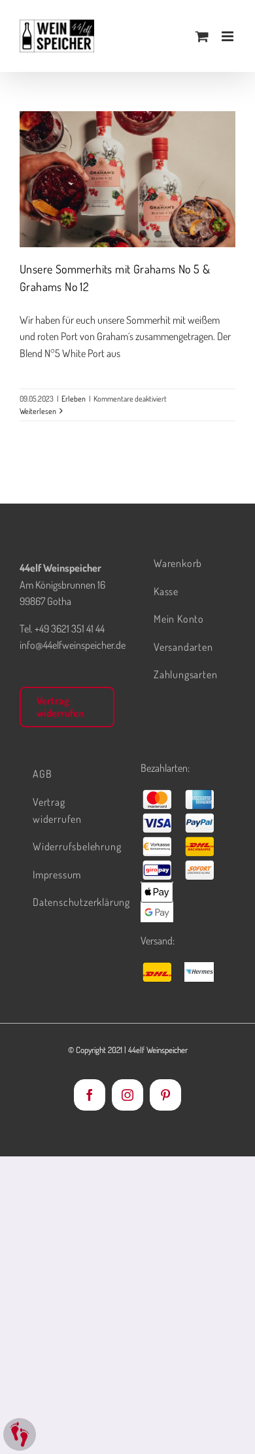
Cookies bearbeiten (20, 1434)
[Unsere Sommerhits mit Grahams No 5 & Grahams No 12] (127, 179)
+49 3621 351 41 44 (70, 628)
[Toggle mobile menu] (228, 36)
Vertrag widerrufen (60, 706)
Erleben (73, 399)
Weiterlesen (38, 411)
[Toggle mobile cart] (202, 36)
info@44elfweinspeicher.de (73, 644)
